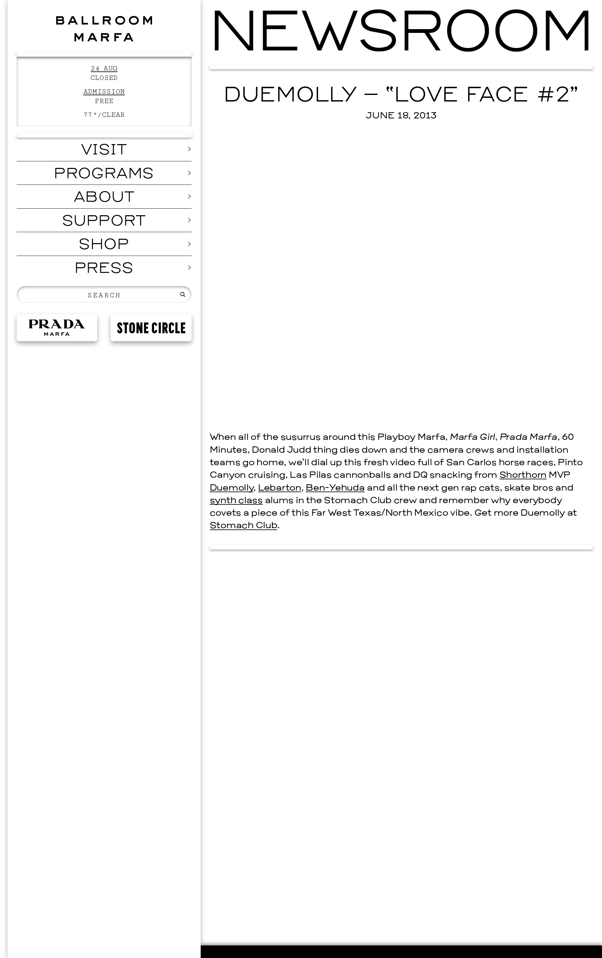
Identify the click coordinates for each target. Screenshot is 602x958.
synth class (236, 500)
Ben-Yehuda (335, 488)
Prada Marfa (57, 327)
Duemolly (232, 488)
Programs (104, 174)
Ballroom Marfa (104, 29)
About (104, 198)
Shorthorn (523, 475)
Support (104, 221)
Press (104, 269)
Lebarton (279, 488)
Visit (104, 150)
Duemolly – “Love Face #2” (401, 96)
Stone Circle (151, 327)
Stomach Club (243, 525)
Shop (104, 245)
